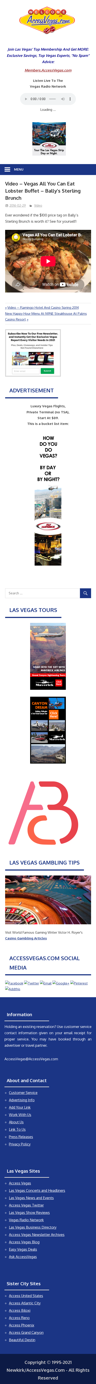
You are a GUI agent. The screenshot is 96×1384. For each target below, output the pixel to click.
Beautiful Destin (22, 1340)
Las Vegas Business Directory (32, 1227)
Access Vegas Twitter (26, 1205)
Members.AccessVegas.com (48, 70)
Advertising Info (22, 1100)
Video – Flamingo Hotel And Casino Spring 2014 (43, 307)
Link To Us (17, 1129)
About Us (16, 1122)
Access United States (26, 1295)
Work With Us (20, 1114)
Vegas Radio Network (26, 1220)
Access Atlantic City (25, 1303)
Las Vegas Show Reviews (29, 1212)
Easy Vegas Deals (23, 1249)
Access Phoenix (21, 1325)
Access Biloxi (19, 1310)
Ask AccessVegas (23, 1256)
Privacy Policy (20, 1144)
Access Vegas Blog (24, 1242)
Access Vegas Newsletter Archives (37, 1234)
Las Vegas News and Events (31, 1198)
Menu (18, 169)
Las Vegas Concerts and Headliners (37, 1190)
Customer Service (23, 1092)
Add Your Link (20, 1107)
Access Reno (19, 1318)
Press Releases (21, 1137)
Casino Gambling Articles (26, 938)
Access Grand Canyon (26, 1332)
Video (38, 205)
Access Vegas (20, 1183)
